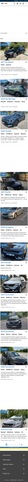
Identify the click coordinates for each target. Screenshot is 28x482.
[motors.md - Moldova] (7, 480)
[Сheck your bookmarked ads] (20, 3)
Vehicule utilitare (8, 464)
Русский (21, 0)
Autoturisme (7, 455)
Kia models (4, 33)
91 (19, 444)
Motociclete (6, 460)
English (25, 0)
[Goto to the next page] (22, 444)
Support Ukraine (14, 447)
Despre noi (6, 473)
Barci (4, 469)
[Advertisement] (14, 18)
